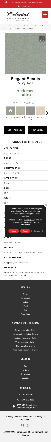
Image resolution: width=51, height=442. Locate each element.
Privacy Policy (41, 432)
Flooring (12, 26)
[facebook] (23, 425)
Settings (37, 231)
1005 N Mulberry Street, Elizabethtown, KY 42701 (27, 3)
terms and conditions (22, 222)
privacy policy (29, 220)
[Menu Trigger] (45, 14)
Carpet (19, 26)
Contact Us (14, 130)
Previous (4, 111)
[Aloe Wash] (21, 111)
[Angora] (41, 111)
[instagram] (28, 425)
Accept (13, 231)
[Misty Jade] (10, 111)
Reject (25, 231)
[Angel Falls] (31, 111)
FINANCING (37, 130)
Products (27, 26)
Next (47, 111)
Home (5, 26)
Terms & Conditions (25, 432)
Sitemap (25, 435)
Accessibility (9, 432)
